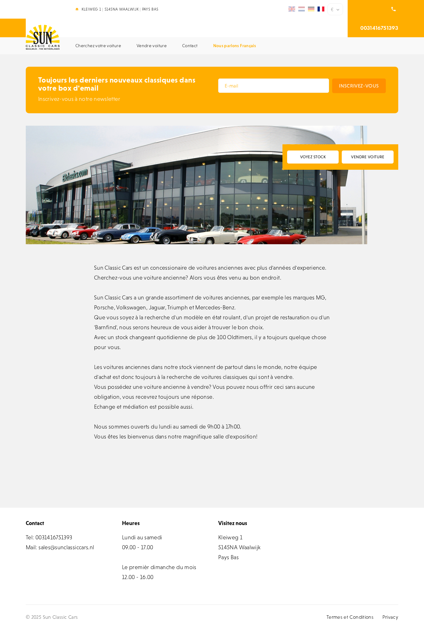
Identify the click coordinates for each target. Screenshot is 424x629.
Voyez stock (313, 157)
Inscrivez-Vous (359, 85)
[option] (196, 185)
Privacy (390, 617)
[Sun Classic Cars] (43, 37)
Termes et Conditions (350, 617)
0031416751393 (379, 27)
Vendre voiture (367, 157)
